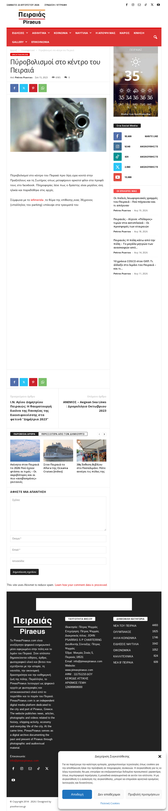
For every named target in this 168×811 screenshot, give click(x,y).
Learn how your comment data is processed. (81, 584)
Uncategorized (28, 50)
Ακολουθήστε (149, 146)
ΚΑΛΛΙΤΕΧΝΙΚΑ (123, 656)
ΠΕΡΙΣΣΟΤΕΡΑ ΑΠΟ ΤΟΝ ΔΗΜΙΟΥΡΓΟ (62, 433)
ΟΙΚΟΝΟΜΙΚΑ (122, 650)
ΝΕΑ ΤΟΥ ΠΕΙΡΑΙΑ (124, 625)
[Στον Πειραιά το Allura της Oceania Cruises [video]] (58, 451)
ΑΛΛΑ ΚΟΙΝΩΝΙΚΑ (124, 638)
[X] (152, 5)
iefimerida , (37, 199)
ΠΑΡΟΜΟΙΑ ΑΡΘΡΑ (24, 433)
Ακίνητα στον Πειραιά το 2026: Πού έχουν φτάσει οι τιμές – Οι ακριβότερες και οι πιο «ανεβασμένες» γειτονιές (24, 473)
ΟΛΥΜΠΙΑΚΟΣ (122, 631)
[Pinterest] (33, 88)
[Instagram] (133, 5)
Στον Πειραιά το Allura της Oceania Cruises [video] (55, 468)
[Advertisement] (109, 17)
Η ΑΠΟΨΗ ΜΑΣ (106, 33)
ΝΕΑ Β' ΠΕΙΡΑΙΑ (123, 662)
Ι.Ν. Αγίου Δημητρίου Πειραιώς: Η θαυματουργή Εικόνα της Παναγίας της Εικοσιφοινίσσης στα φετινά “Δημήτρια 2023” (31, 410)
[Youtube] (158, 5)
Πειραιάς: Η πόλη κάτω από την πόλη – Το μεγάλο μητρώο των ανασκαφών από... (134, 243)
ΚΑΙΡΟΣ (125, 33)
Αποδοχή (77, 794)
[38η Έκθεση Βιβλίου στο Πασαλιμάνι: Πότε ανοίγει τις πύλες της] (91, 451)
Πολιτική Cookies (110, 803)
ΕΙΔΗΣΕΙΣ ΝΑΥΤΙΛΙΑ (126, 644)
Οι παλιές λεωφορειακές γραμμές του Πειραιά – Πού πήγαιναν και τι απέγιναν (136, 201)
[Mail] (139, 5)
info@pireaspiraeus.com (24, 760)
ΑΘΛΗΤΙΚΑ (39, 33)
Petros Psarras (23, 77)
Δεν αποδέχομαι (109, 794)
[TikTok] (145, 5)
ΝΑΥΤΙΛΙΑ (81, 33)
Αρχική (13, 50)
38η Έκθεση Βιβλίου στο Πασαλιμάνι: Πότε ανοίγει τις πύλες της (91, 468)
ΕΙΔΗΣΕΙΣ (18, 33)
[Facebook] (126, 5)
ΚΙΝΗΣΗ (139, 33)
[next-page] (104, 434)
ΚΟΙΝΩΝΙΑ (61, 33)
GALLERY (18, 42)
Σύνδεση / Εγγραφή (55, 4)
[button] (160, 756)
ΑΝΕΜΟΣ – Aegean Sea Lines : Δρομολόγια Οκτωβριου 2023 (84, 406)
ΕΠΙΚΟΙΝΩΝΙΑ (40, 42)
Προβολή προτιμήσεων (144, 794)
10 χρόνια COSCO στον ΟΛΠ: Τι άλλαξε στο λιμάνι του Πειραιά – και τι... (135, 264)
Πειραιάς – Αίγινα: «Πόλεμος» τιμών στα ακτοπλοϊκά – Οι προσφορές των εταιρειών (133, 222)
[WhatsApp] (43, 88)
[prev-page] (99, 434)
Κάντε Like (151, 136)
